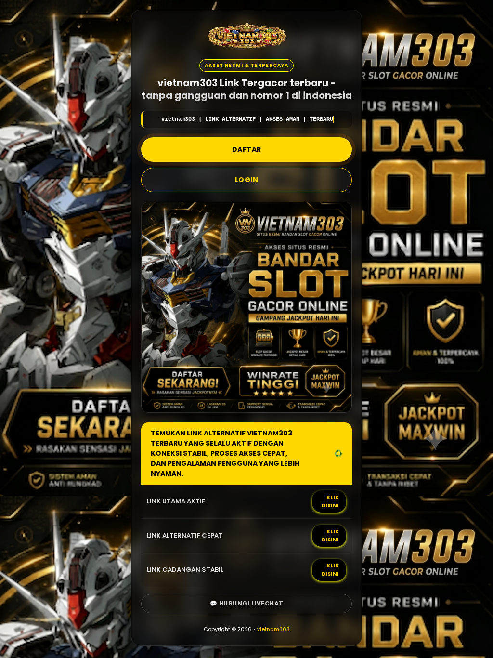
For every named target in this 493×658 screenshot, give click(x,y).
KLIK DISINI (330, 501)
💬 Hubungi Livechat (247, 603)
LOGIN (247, 179)
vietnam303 (273, 629)
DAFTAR (246, 149)
